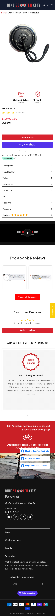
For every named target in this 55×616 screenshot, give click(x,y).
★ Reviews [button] (52, 310)
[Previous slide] (6, 277)
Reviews (7, 215)
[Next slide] (48, 277)
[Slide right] (33, 415)
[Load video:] (27, 233)
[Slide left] (22, 415)
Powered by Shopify (37, 613)
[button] (3, 5)
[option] (27, 43)
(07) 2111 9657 (12, 511)
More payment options (28, 151)
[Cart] (52, 5)
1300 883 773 (11, 508)
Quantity (6, 122)
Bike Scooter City (22, 613)
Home (3, 13)
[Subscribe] (42, 584)
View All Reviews (27, 297)
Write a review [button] (27, 330)
